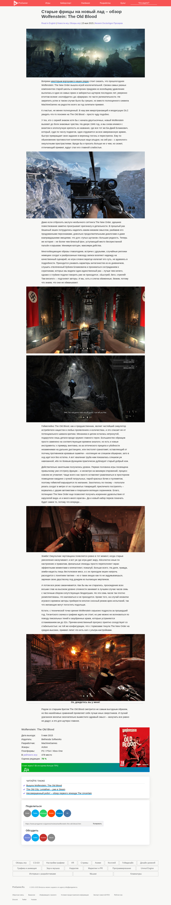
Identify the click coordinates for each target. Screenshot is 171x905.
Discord (27, 838)
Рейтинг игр (118, 895)
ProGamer (23, 3)
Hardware (85, 3)
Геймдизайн (127, 863)
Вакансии (31, 895)
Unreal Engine (147, 868)
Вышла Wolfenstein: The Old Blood (44, 785)
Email (27, 813)
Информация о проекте (48, 895)
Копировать (97, 823)
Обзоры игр (75, 23)
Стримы (84, 863)
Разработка (105, 3)
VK (67, 813)
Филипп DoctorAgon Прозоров (109, 23)
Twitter (35, 813)
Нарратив (73, 868)
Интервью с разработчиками (42, 874)
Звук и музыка (53, 868)
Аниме (98, 863)
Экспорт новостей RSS (101, 895)
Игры (47, 3)
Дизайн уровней (147, 863)
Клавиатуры (136, 874)
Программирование (122, 868)
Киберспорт (65, 3)
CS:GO (36, 863)
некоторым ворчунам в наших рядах (70, 81)
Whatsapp (43, 813)
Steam (51, 838)
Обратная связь (18, 895)
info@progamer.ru (71, 887)
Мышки (93, 874)
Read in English (48, 23)
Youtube (43, 838)
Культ (123, 3)
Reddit (51, 813)
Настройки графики (55, 863)
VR (72, 863)
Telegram (59, 813)
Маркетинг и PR (95, 868)
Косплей (112, 863)
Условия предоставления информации (75, 895)
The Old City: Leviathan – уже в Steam (45, 789)
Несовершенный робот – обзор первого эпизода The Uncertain (59, 793)
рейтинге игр (30, 755)
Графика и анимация (27, 868)
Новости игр (63, 23)
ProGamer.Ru (18, 887)
